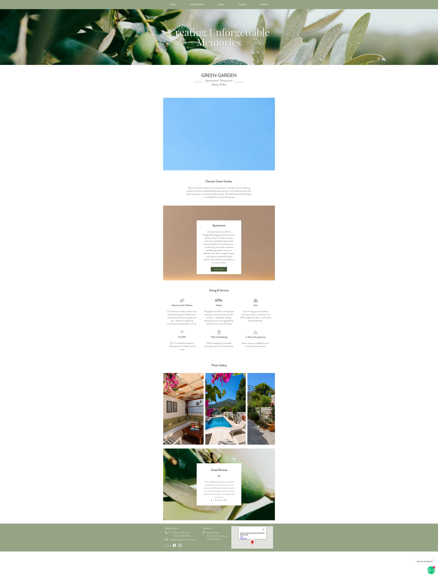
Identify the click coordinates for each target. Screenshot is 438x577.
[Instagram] (180, 545)
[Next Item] (271, 408)
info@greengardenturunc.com (182, 539)
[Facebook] (174, 545)
